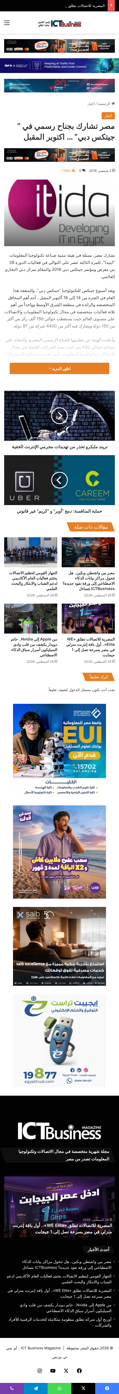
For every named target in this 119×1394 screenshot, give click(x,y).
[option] (59, 213)
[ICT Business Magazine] (59, 22)
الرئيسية (105, 103)
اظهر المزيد (61, 368)
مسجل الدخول (80, 689)
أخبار (91, 103)
